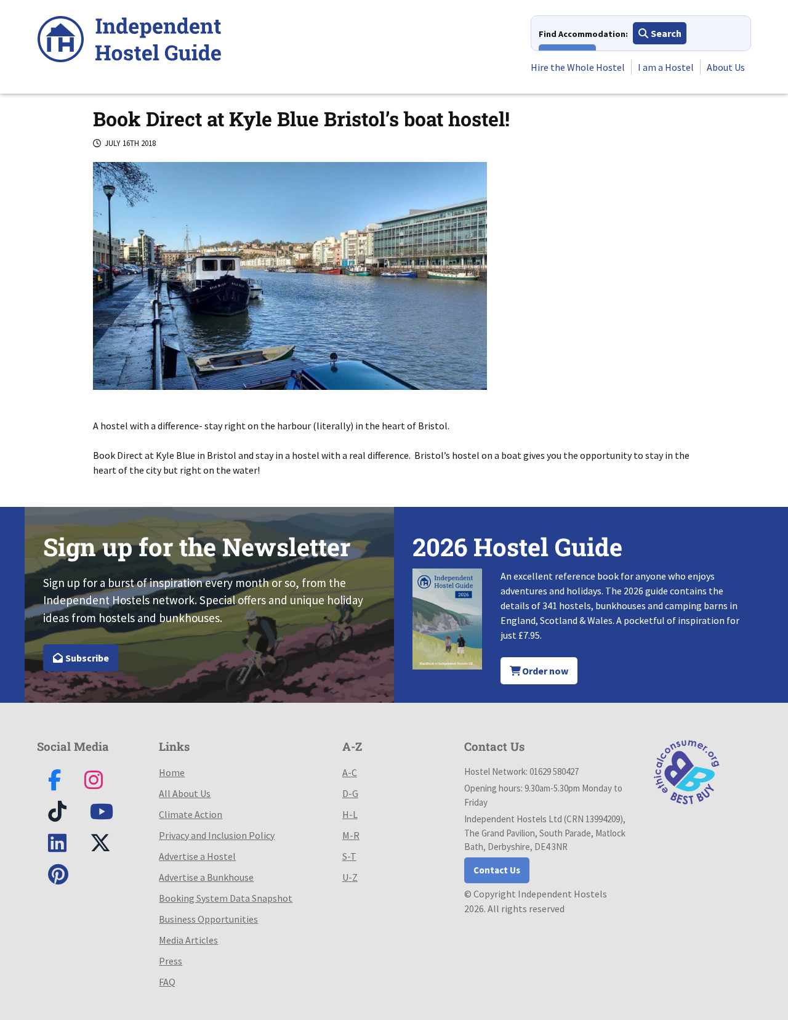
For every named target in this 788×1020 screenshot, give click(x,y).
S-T (349, 856)
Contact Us (496, 870)
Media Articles (188, 940)
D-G (350, 793)
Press (170, 961)
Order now (544, 671)
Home (172, 772)
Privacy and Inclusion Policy (217, 835)
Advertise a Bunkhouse (206, 877)
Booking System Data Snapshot (225, 898)
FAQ (167, 982)
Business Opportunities (208, 919)
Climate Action (190, 814)
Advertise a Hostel (197, 856)
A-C (349, 772)
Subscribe (86, 658)
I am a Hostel (666, 67)
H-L (350, 814)
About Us (726, 67)
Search (665, 33)
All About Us (185, 793)
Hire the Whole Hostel (578, 67)
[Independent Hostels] (129, 41)
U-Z (350, 877)
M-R (351, 835)
